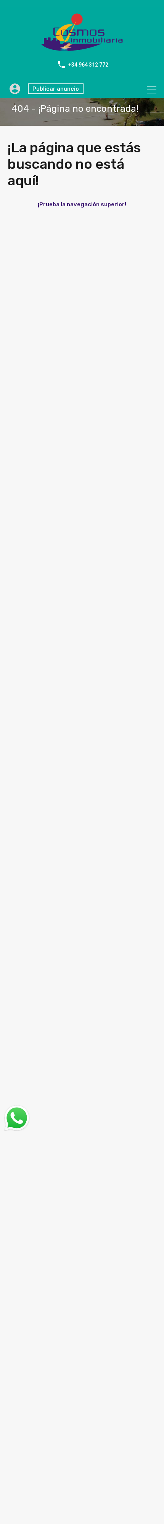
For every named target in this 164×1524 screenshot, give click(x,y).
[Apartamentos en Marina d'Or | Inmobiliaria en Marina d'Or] (82, 47)
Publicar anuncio (55, 88)
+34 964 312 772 (88, 65)
